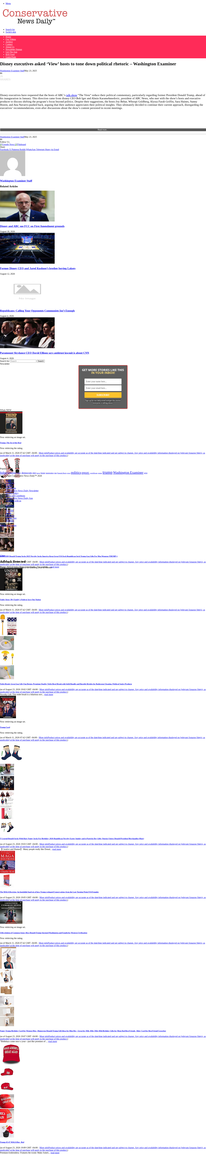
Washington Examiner (128, 472)
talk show (71, 95)
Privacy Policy (12, 493)
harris (38, 473)
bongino (12, 472)
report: (86, 472)
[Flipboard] (20, 144)
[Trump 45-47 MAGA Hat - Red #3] (7, 1107)
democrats (27, 472)
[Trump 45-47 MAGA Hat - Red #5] (7, 1136)
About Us (10, 47)
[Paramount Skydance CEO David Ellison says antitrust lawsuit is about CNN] (27, 347)
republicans (94, 473)
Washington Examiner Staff (12, 71)
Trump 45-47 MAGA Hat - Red (12, 1142)
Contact (9, 44)
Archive (9, 42)
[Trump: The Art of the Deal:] (11, 433)
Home (8, 37)
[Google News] (7, 144)
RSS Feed (10, 54)
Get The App (11, 52)
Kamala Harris (62, 473)
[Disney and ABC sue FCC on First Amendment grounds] (27, 221)
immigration (50, 473)
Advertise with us (13, 501)
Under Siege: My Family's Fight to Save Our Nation (20, 600)
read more (54, 567)
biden (3, 472)
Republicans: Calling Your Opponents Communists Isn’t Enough (37, 310)
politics (76, 472)
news (68, 473)
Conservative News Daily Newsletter (22, 490)
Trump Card (5, 727)
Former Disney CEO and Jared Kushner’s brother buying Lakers (37, 268)
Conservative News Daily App (19, 498)
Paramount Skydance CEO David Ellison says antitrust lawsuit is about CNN (44, 352)
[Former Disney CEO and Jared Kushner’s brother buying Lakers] (27, 263)
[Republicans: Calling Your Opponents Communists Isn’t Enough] (27, 305)
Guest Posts (11, 57)
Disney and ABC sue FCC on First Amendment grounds (32, 226)
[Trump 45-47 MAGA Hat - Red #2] (7, 1093)
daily (19, 473)
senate (100, 473)
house (43, 473)
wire (145, 473)
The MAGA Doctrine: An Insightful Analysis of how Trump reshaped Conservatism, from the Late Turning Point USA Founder (49, 892)
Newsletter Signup (14, 49)
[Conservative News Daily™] (35, 25)
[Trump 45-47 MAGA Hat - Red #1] (7, 1078)
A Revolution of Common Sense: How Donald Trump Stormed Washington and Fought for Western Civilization (43, 933)
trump (108, 472)
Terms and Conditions (15, 496)
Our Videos (11, 39)
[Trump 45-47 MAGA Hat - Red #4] (7, 1122)
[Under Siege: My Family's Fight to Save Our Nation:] (11, 590)
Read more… (103, 130)
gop (34, 473)
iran (55, 473)
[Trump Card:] (8, 717)
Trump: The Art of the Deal (10, 443)
